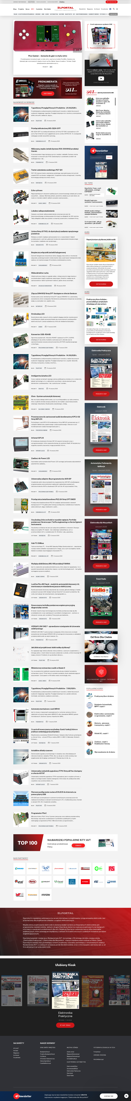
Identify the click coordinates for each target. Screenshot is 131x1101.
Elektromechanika (82, 14)
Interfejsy (39, 306)
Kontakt (15, 1050)
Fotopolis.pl (97, 1052)
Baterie (61, 14)
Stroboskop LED (37, 314)
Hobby (40, 326)
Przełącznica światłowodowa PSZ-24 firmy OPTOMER (53, 499)
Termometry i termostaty (51, 66)
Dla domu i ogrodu (44, 409)
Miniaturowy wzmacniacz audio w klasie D (48, 668)
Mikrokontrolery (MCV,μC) (94, 195)
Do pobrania (104, 9)
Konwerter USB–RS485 (41, 334)
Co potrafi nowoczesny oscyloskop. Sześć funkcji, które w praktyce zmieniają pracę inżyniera (54, 730)
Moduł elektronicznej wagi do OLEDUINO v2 (103, 133)
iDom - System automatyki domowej (45, 396)
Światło (41, 388)
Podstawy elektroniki (96, 206)
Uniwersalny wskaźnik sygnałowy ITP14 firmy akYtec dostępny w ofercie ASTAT (56, 772)
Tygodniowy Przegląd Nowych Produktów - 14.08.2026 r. (54, 355)
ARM (43, 14)
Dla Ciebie (47, 9)
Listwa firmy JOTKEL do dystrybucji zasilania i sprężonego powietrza (54, 232)
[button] (75, 50)
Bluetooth (68, 14)
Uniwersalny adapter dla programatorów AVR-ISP (51, 479)
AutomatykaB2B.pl (72, 1068)
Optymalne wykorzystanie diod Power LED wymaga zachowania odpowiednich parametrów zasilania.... (56, 462)
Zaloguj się (112, 2)
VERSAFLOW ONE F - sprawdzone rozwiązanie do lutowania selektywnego (55, 627)
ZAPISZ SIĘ (108, 1096)
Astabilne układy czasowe (41, 750)
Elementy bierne (94, 14)
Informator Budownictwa (47, 1058)
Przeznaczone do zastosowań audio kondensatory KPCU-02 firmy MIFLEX (55, 418)
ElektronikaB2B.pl (72, 1066)
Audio (47, 14)
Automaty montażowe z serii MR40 (45, 709)
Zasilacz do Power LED (40, 458)
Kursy (27, 9)
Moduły (98, 105)
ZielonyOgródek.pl (45, 1061)
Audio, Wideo (42, 203)
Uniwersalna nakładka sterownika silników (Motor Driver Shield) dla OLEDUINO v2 (103, 123)
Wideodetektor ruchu (40, 273)
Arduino (37, 14)
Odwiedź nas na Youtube (101, 82)
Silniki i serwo (40, 576)
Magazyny (90, 9)
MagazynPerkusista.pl (73, 1056)
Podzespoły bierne (41, 430)
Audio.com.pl (70, 1052)
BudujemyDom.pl (45, 1052)
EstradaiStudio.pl (72, 1058)
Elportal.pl (70, 1073)
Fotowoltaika (104, 14)
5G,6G (15, 14)
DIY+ (32, 9)
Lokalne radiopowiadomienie (42, 211)
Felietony (39, 120)
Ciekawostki (40, 245)
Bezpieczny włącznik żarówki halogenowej (48, 252)
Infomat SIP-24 (37, 438)
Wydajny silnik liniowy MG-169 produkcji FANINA (50, 564)
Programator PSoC (39, 813)
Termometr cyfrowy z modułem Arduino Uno (47, 56)
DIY (74, 14)
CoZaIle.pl (43, 1056)
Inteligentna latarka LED (41, 376)
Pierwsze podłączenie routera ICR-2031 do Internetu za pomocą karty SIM (53, 793)
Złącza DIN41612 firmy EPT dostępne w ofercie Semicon (54, 293)
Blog (14, 9)
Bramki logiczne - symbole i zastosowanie (93, 201)
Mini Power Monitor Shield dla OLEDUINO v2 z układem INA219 (103, 112)
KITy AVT (16, 1048)
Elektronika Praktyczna (73, 1071)
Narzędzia (39, 182)
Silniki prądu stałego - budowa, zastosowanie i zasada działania (93, 212)
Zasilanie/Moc (43, 265)
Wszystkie (114, 14)
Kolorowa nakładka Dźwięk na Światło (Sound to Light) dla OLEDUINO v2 (103, 101)
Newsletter (82, 9)
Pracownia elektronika (46, 347)
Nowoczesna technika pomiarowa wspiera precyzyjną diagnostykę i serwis (53, 606)
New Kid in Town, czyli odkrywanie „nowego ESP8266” (93, 189)
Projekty (21, 9)
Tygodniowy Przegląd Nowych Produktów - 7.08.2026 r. (53, 688)
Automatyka (54, 14)
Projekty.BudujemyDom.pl (47, 1054)
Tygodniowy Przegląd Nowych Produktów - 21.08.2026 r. (54, 108)
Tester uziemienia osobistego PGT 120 (46, 170)
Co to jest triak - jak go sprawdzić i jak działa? (93, 222)
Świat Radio (70, 1075)
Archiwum (97, 9)
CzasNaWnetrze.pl (45, 1063)
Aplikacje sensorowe (45, 285)
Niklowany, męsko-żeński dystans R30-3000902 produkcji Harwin (54, 150)
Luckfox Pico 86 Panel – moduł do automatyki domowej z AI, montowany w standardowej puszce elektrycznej (55, 585)
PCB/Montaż (39, 162)
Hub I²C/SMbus (37, 543)
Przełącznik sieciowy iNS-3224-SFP (46, 128)
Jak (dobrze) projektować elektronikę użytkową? (50, 647)
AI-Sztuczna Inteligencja (26, 14)
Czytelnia (39, 9)
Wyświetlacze (40, 450)
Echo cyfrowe (36, 190)
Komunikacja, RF (41, 141)
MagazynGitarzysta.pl (73, 1054)
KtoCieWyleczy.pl (99, 1059)
